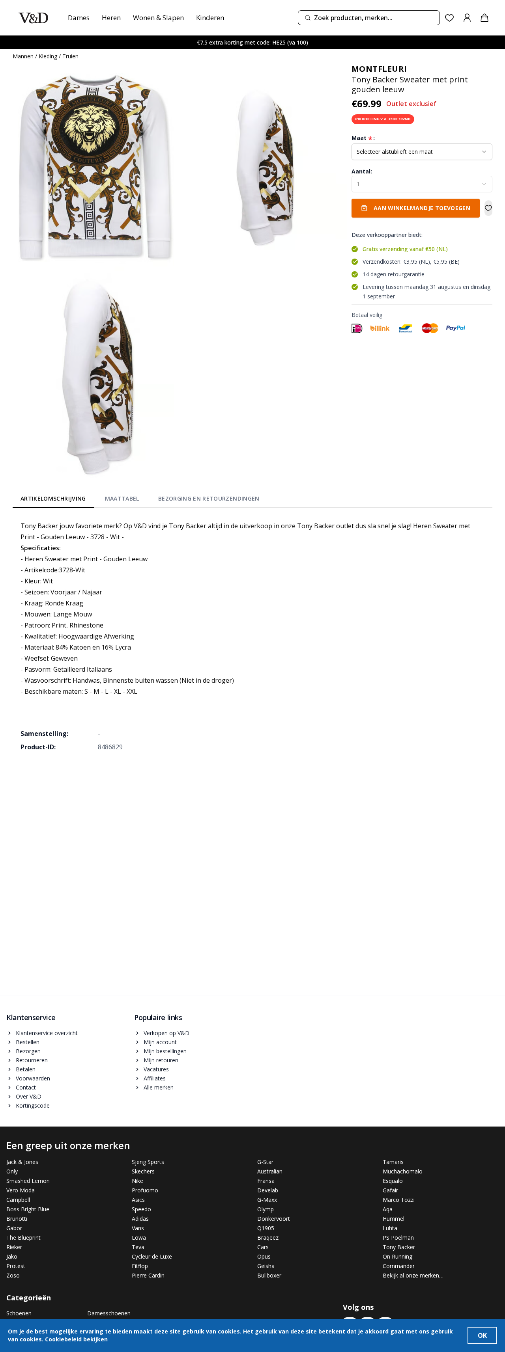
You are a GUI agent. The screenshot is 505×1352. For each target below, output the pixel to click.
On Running (397, 1256)
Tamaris (393, 1162)
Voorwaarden (33, 1078)
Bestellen (27, 1042)
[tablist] (140, 500)
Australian (269, 1171)
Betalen (26, 1069)
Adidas (140, 1218)
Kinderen (210, 17)
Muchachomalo (403, 1171)
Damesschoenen (109, 1313)
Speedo (141, 1209)
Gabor (14, 1228)
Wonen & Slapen (158, 17)
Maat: (363, 138)
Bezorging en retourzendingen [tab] (209, 498)
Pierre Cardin (148, 1275)
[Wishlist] (449, 18)
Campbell (18, 1199)
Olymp (265, 1209)
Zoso (13, 1275)
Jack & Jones (22, 1162)
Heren (111, 17)
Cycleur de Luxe (152, 1256)
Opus (264, 1256)
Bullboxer (269, 1275)
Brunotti (16, 1218)
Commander (399, 1266)
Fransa (266, 1180)
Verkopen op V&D (166, 1033)
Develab (267, 1190)
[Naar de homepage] (33, 18)
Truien (70, 56)
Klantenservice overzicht (47, 1033)
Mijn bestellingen (165, 1051)
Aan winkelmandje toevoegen (422, 208)
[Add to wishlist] (488, 208)
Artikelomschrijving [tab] (53, 498)
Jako (11, 1256)
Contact (26, 1087)
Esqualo (393, 1180)
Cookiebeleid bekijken (76, 1339)
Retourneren (32, 1060)
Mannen (23, 56)
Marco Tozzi (399, 1199)
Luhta (390, 1228)
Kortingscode (33, 1105)
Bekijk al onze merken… (413, 1275)
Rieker (14, 1247)
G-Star (265, 1162)
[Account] (467, 18)
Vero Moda (20, 1190)
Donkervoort (273, 1218)
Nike (137, 1180)
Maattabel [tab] (122, 498)
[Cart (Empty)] (484, 18)
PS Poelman (398, 1237)
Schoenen (19, 1313)
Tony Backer (399, 1247)
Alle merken (159, 1087)
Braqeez (268, 1237)
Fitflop (140, 1266)
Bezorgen (28, 1051)
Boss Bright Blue (27, 1209)
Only (12, 1171)
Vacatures (156, 1069)
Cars (263, 1247)
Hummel (393, 1218)
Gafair (390, 1190)
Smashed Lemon (28, 1180)
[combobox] (369, 17)
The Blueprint (23, 1237)
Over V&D (28, 1096)
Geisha (266, 1266)
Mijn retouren (161, 1060)
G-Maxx (267, 1199)
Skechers (143, 1171)
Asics (138, 1199)
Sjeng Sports (148, 1162)
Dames (79, 17)
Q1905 (265, 1228)
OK (482, 1335)
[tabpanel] (252, 636)
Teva (138, 1247)
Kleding (48, 56)
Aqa (388, 1209)
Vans (138, 1228)
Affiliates (155, 1078)
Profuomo (145, 1190)
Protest (15, 1266)
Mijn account (160, 1042)
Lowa (139, 1237)
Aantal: (362, 171)
